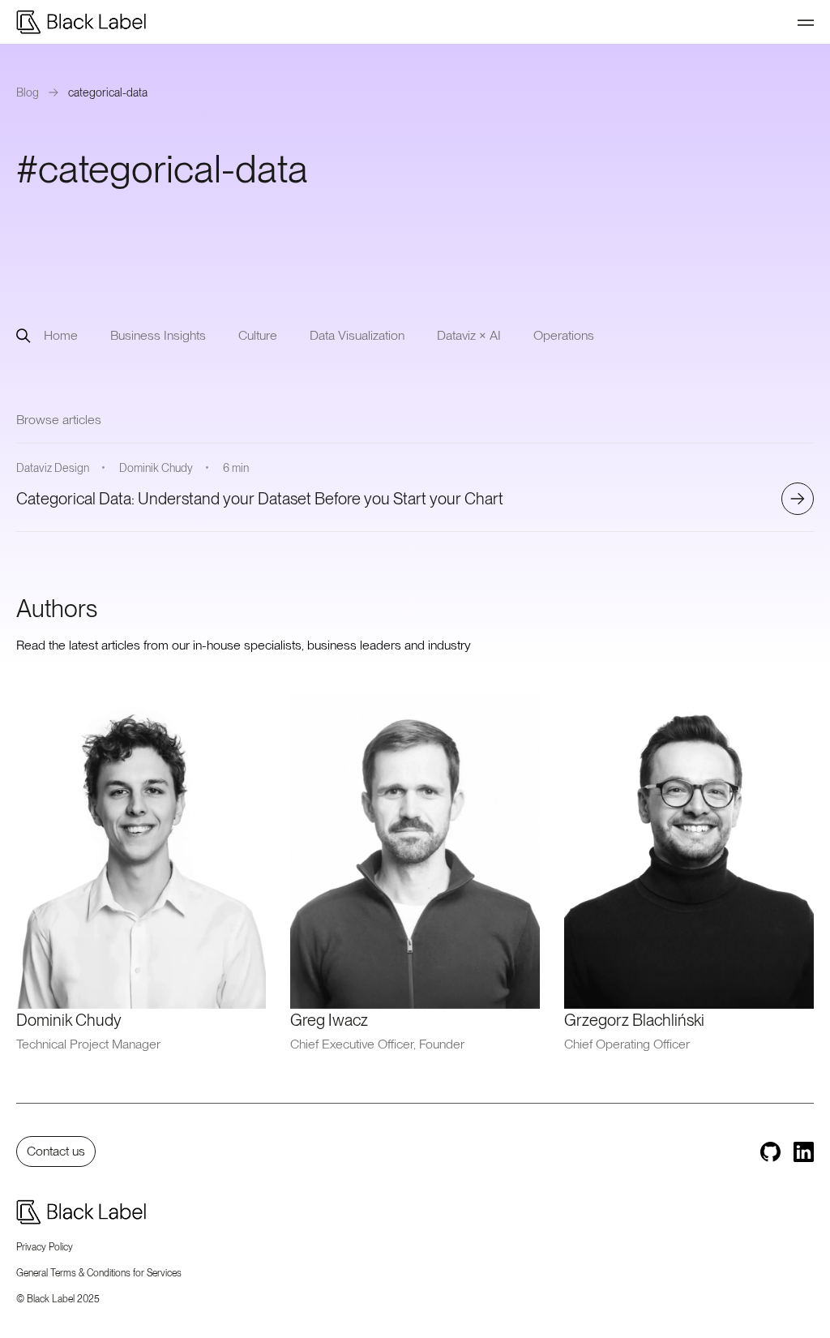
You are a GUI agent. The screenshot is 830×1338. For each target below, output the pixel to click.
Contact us (56, 1151)
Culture (257, 335)
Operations (563, 335)
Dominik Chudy (156, 467)
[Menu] (806, 22)
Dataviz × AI (469, 335)
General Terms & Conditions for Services (99, 1273)
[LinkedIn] (804, 1152)
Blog (27, 92)
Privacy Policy (44, 1247)
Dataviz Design (52, 467)
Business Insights (158, 335)
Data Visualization (357, 335)
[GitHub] (770, 1152)
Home (61, 335)
